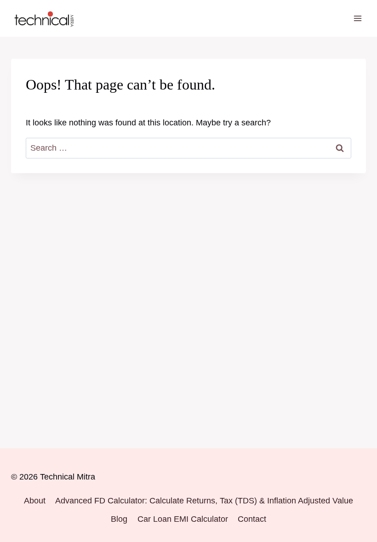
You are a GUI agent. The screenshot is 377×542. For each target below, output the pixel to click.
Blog (119, 519)
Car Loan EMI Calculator (182, 519)
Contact (252, 519)
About (35, 500)
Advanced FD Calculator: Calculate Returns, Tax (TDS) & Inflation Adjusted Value (204, 500)
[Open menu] (357, 18)
